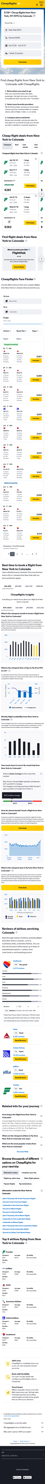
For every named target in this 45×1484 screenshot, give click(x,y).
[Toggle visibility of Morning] (9, 916)
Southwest (17, 961)
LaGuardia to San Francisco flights (16, 1205)
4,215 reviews (18, 968)
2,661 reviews (18, 1092)
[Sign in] (37, 4)
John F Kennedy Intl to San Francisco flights (19, 1198)
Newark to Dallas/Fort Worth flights (16, 1232)
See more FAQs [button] (22, 1152)
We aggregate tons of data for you (17, 1427)
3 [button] (22, 554)
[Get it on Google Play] (17, 1477)
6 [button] (32, 554)
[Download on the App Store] (27, 1477)
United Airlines (19, 1048)
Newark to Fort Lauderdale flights (16, 1229)
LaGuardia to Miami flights (13, 1222)
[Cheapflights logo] (9, 4)
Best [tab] (16, 145)
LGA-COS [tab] (28, 586)
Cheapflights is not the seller (15, 1423)
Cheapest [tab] (7, 145)
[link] (19, 267)
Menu (41, 2)
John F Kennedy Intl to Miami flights (16, 1215)
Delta (15, 1029)
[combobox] (10, 23)
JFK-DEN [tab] (18, 586)
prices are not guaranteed (11, 1416)
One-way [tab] (36, 146)
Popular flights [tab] (9, 1184)
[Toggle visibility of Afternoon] (32, 916)
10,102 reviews (19, 1055)
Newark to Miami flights (12, 1209)
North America (24, 1441)
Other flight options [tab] (31, 1178)
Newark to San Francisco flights (15, 1202)
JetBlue (16, 1066)
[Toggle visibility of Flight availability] (15, 707)
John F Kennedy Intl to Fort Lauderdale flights (20, 1226)
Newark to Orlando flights (13, 1212)
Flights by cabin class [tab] (12, 1178)
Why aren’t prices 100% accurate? (17, 1432)
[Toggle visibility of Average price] (30, 707)
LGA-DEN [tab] (7, 586)
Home (15, 1441)
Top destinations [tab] (25, 1184)
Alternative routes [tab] (11, 1173)
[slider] (42, 323)
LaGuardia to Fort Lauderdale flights (16, 1219)
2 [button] (17, 554)
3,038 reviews (19, 1074)
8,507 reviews (18, 1037)
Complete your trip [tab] (29, 1173)
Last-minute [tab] (25, 146)
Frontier (16, 1085)
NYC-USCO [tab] (7, 608)
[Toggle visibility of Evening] (9, 918)
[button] (34, 16)
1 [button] (12, 554)
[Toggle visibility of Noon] (19, 916)
